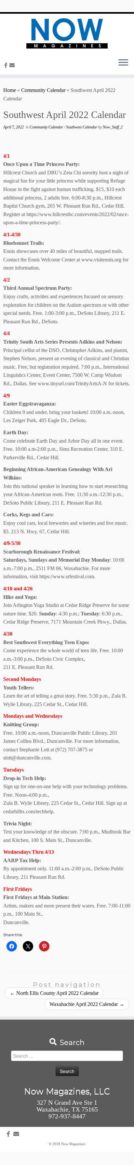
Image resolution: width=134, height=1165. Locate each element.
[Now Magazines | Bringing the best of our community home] (67, 33)
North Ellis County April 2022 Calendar (54, 993)
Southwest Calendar (82, 127)
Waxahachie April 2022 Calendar (86, 1004)
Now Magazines (73, 1144)
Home (9, 90)
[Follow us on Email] (13, 65)
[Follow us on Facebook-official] (6, 65)
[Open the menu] (123, 63)
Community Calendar (43, 90)
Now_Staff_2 (113, 127)
